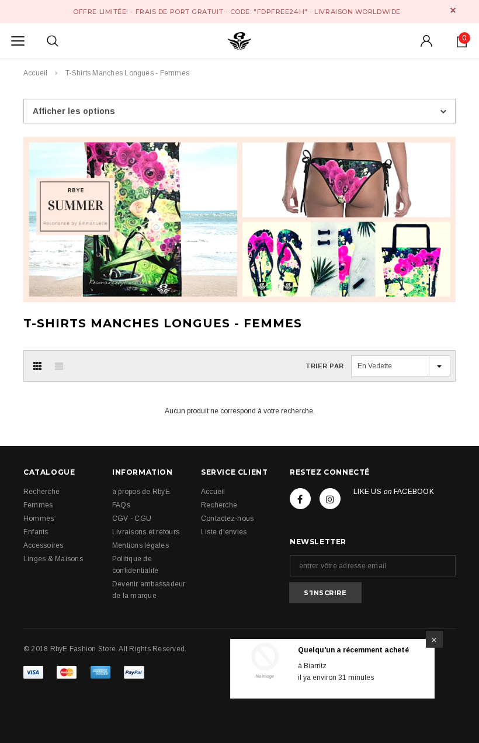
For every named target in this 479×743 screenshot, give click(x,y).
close (453, 10)
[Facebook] (300, 498)
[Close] (434, 639)
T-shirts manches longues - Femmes (127, 73)
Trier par (325, 365)
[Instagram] (330, 498)
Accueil (35, 73)
